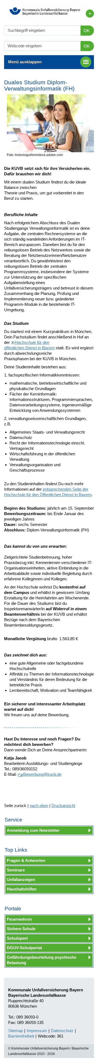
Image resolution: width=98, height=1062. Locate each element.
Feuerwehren (19, 919)
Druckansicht (63, 805)
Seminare (16, 870)
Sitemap (15, 1030)
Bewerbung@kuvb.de (42, 774)
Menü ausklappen (25, 62)
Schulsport (17, 938)
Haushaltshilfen (21, 889)
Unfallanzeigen (21, 879)
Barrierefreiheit (21, 1036)
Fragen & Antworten (26, 860)
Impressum (37, 1030)
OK (87, 30)
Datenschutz (62, 1030)
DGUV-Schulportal (24, 947)
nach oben (39, 805)
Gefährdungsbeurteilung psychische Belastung (41, 960)
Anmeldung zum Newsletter (33, 830)
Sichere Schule (21, 928)
